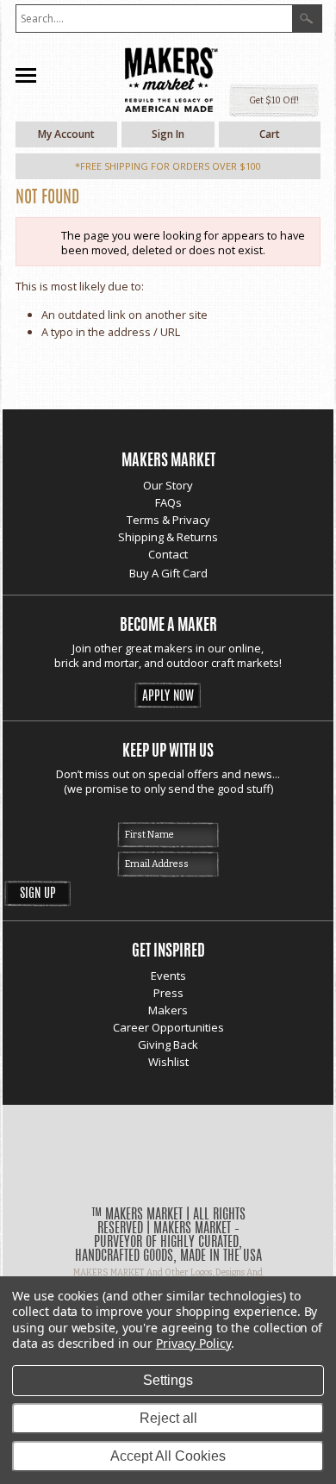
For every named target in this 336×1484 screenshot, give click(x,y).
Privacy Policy (193, 1343)
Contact (168, 554)
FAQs (168, 502)
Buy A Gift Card (168, 573)
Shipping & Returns (168, 537)
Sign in (168, 134)
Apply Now (168, 696)
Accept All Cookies (168, 1456)
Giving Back (168, 1044)
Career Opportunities (168, 1027)
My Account (66, 134)
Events (168, 975)
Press (168, 993)
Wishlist (168, 1061)
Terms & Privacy (168, 519)
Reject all (168, 1418)
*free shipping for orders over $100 (168, 165)
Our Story (168, 485)
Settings (168, 1380)
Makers (168, 1010)
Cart (269, 134)
